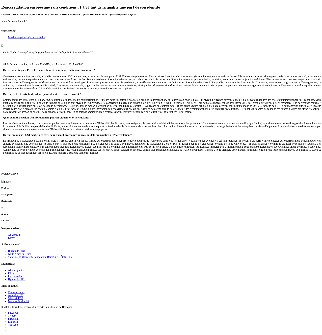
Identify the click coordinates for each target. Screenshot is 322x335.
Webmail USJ (15, 298)
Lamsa (11, 237)
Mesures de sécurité (18, 301)
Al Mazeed (14, 234)
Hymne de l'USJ (16, 279)
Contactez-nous (16, 292)
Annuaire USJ (15, 295)
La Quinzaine (15, 276)
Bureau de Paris (16, 250)
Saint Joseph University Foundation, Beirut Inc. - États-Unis (40, 257)
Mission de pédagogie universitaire (26, 37)
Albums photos (16, 270)
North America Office (19, 254)
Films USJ (13, 273)
